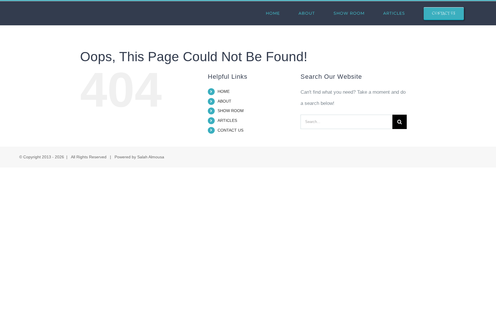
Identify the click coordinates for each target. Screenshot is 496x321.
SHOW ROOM (231, 110)
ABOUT (224, 101)
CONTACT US (230, 130)
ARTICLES (227, 120)
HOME (224, 91)
